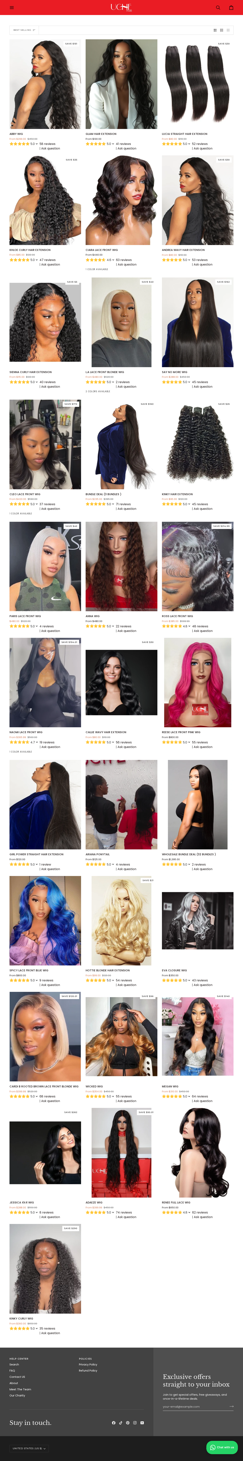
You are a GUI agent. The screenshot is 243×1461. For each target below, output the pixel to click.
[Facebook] (113, 1423)
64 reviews (200, 1096)
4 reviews (46, 626)
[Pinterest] (127, 1423)
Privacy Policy (88, 1364)
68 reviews (47, 1096)
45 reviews (200, 382)
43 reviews (200, 980)
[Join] (230, 1406)
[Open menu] (15, 7)
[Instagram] (135, 1423)
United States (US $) (27, 1448)
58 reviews (47, 144)
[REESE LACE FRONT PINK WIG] (198, 682)
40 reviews (47, 382)
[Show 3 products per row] (221, 30)
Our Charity (17, 1395)
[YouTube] (142, 1423)
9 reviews (46, 980)
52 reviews (200, 144)
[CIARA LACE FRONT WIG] (121, 200)
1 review (45, 864)
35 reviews (47, 1328)
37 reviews (47, 504)
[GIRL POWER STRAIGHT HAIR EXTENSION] (45, 805)
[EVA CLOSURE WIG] (198, 921)
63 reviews (124, 260)
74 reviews (124, 1212)
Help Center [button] (18, 1358)
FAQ (12, 1370)
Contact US (17, 1377)
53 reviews (200, 260)
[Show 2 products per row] (215, 30)
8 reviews (46, 1212)
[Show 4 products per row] (229, 30)
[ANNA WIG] (121, 566)
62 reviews (200, 1212)
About (13, 1383)
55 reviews (200, 742)
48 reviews (200, 626)
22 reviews (123, 626)
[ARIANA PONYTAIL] (121, 805)
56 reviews (124, 742)
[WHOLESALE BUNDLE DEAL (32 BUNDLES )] (198, 805)
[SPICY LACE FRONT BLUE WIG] (45, 921)
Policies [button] (85, 1358)
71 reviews (123, 504)
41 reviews (123, 144)
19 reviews (47, 742)
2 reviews (123, 382)
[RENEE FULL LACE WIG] (198, 1153)
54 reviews (124, 980)
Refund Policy (88, 1370)
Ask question (50, 148)
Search (14, 1364)
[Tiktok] (120, 1423)
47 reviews (47, 260)
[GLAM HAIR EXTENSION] (121, 84)
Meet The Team (20, 1389)
